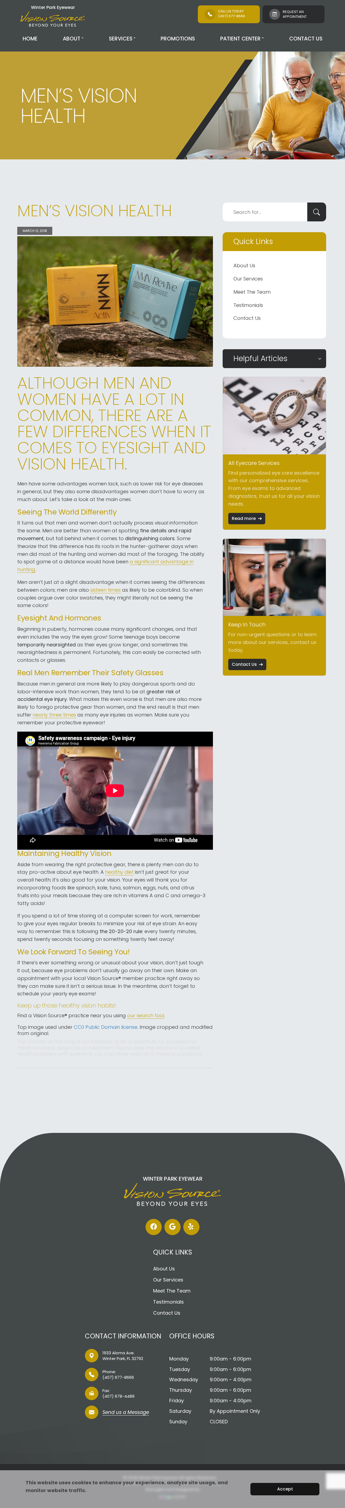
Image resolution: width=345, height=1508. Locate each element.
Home (30, 38)
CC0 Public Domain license (105, 1027)
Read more (244, 518)
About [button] (71, 38)
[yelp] (191, 1227)
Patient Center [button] (240, 38)
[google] (172, 1227)
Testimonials (248, 305)
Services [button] (120, 38)
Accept (285, 1489)
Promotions (178, 38)
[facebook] (154, 1227)
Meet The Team (252, 292)
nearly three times (54, 714)
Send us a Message (125, 1413)
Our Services (248, 278)
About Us (244, 265)
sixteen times (105, 590)
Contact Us (305, 38)
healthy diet (119, 872)
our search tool (145, 1015)
